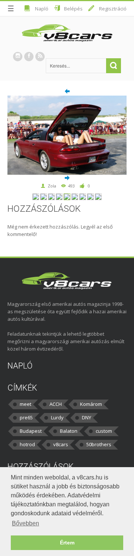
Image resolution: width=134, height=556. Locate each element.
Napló (41, 8)
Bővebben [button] (25, 523)
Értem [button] (67, 543)
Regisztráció (113, 8)
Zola (52, 186)
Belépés (73, 8)
